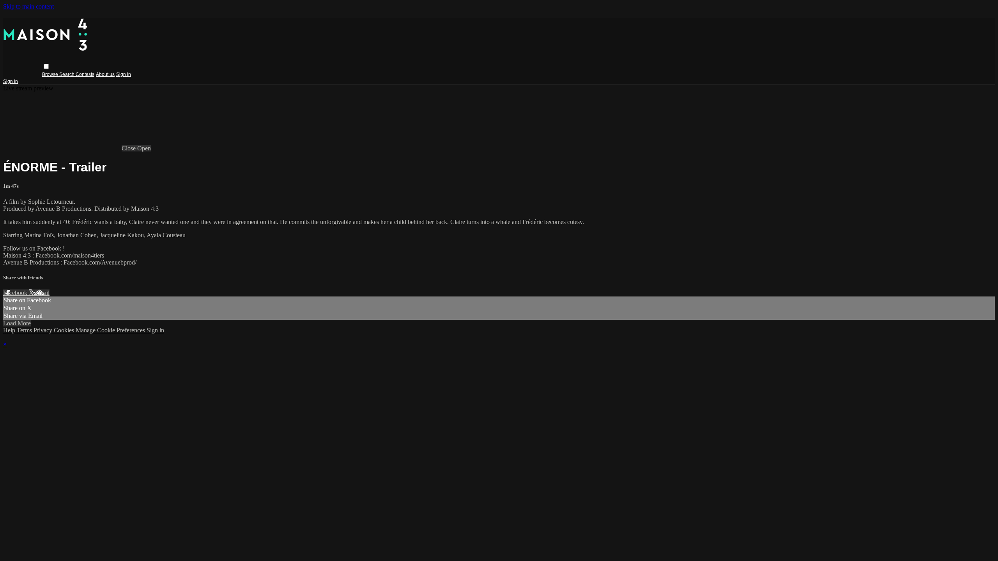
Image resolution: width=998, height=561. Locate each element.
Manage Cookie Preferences (111, 330)
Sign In (10, 81)
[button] (46, 66)
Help (10, 330)
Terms (25, 330)
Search (67, 74)
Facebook (16, 292)
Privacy (44, 330)
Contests (85, 74)
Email (42, 292)
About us (105, 74)
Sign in (123, 74)
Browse (50, 74)
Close (129, 148)
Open (144, 148)
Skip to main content (28, 6)
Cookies (65, 330)
